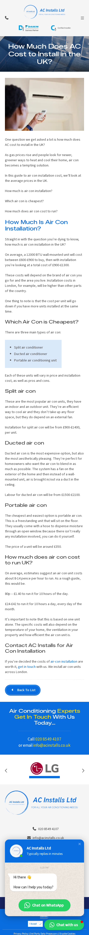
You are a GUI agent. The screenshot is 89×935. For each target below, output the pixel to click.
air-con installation (63, 661)
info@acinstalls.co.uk (51, 745)
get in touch (27, 666)
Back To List (26, 690)
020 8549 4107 (48, 739)
